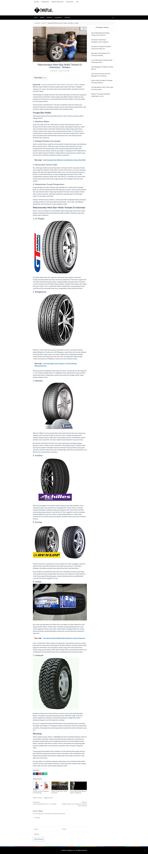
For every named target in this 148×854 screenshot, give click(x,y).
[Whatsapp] (46, 773)
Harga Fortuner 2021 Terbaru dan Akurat (59, 792)
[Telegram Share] (43, 773)
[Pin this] (40, 773)
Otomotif (40, 798)
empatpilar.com (59, 737)
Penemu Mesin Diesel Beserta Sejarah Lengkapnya (78, 792)
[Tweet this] (37, 773)
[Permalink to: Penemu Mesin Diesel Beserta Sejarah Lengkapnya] (78, 786)
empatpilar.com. (71, 850)
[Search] (113, 17)
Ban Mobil (50, 798)
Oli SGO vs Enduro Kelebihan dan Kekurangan (41, 792)
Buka (44, 78)
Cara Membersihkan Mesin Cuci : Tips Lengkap (44, 803)
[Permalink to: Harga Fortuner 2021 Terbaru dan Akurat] (59, 786)
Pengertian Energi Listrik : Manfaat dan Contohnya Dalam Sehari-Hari (74, 804)
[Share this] (34, 773)
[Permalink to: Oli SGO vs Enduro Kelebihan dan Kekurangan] (41, 786)
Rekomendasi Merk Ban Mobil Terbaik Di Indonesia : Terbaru (60, 85)
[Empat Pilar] (43, 10)
